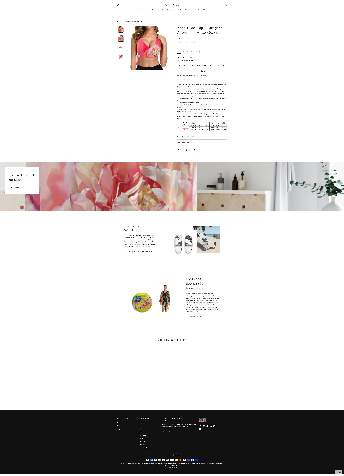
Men (150, 9)
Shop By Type (189, 9)
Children (155, 9)
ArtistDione (172, 5)
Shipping (186, 42)
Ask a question (183, 142)
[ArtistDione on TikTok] (214, 425)
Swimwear (139, 9)
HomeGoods (162, 9)
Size (179, 48)
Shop (118, 423)
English (165, 455)
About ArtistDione (201, 9)
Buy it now (202, 71)
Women (145, 9)
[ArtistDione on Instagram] (211, 425)
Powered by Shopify (172, 467)
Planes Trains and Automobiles (139, 251)
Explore (119, 426)
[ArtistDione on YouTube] (200, 429)
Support (119, 429)
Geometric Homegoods (196, 317)
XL (192, 51)
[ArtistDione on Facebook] (200, 425)
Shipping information (185, 136)
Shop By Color (179, 9)
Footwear (170, 9)
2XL (197, 51)
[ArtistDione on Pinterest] (207, 425)
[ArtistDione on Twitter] (204, 425)
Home (118, 21)
